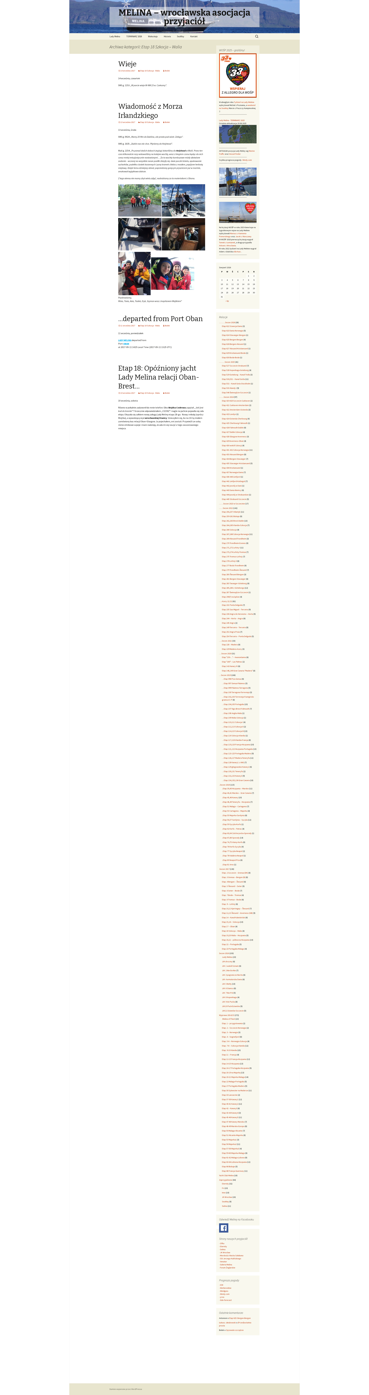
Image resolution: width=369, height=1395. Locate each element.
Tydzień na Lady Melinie (244, 102)
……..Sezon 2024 (226, 397)
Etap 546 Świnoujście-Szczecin (235, 392)
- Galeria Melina (225, 1264)
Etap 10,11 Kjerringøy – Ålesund (235, 908)
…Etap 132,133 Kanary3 (232, 776)
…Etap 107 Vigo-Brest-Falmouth (235, 708)
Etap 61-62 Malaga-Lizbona (233, 1157)
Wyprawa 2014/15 (226, 1015)
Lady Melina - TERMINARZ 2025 (232, 120)
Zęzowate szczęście (235, 1330)
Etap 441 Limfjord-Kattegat (233, 481)
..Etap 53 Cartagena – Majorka (234, 811)
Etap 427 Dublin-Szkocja (232, 432)
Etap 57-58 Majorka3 (230, 1148)
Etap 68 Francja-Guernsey (233, 1171)
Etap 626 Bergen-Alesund (233, 344)
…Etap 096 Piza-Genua (231, 679)
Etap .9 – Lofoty (228, 904)
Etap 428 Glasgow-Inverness (234, 436)
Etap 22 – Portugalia (230, 944)
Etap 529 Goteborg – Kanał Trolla (236, 374)
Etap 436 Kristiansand (231, 468)
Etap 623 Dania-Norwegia (232, 330)
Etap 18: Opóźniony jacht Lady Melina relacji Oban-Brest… (158, 377)
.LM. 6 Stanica (227, 988)
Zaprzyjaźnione (225, 1180)
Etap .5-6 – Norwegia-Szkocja (234, 1041)
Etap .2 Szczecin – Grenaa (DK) (235, 872)
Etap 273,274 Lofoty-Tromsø (234, 552)
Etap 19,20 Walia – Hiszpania (234, 935)
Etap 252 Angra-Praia (231, 632)
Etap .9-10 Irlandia (229, 1050)
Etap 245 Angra (228, 623)
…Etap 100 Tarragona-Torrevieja (235, 692)
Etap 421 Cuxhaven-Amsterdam (235, 405)
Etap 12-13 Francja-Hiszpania (234, 1059)
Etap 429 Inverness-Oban (232, 441)
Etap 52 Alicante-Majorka (232, 1135)
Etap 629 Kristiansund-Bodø (234, 353)
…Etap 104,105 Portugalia (233, 704)
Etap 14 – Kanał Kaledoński (233, 917)
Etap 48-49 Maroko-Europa (233, 1126)
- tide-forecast (225, 1300)
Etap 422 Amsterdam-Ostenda (235, 409)
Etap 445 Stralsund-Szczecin (234, 499)
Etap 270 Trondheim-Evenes (234, 543)
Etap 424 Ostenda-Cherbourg (234, 418)
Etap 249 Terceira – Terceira (234, 627)
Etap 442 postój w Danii (232, 485)
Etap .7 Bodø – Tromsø (231, 895)
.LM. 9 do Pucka (228, 1001)
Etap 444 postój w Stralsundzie (235, 494)
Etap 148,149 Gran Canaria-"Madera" (237, 670)
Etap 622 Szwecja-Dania (232, 326)
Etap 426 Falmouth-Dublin (232, 427)
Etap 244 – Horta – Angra (232, 618)
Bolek (167, 70)
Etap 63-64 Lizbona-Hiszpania (234, 1162)
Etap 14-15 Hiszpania (231, 1063)
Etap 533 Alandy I (229, 388)
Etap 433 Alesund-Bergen (233, 454)
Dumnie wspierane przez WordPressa (126, 1389)
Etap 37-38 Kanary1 (230, 1099)
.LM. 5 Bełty (227, 984)
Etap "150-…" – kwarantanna (234, 657)
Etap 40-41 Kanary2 (230, 1104)
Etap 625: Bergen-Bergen (240, 1318)
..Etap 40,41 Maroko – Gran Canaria (236, 793)
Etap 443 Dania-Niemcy (231, 490)
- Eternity (223, 1246)
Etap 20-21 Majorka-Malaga (233, 1077)
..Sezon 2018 (224, 784)
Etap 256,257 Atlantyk (231, 512)
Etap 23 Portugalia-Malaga (233, 949)
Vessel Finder (235, 154)
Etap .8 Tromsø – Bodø (231, 899)
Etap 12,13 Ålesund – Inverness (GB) (237, 913)
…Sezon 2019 (225, 675)
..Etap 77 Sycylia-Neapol (232, 851)
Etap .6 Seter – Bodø (231, 890)
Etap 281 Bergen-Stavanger (234, 579)
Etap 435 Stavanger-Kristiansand (236, 463)
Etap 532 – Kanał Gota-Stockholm (236, 383)
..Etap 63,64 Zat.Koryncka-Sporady (237, 833)
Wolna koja (153, 36)
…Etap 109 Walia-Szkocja (232, 717)
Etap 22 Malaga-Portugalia (233, 1081)
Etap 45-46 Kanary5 (230, 1117)
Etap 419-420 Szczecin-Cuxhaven (236, 400)
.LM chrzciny (227, 961)
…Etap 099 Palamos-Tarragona (235, 688)
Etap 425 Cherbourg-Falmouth (234, 423)
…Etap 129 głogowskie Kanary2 (235, 767)
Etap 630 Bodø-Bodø (231, 357)
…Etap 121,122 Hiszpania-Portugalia (237, 749)
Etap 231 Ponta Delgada (232, 605)
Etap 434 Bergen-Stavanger (234, 459)
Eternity (225, 1183)
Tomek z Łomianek (227, 242)
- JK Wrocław (224, 1252)
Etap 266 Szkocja (229, 529)
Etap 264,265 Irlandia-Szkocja (234, 525)
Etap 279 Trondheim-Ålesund (234, 570)
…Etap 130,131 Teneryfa (232, 771)
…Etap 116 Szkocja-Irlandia (233, 735)
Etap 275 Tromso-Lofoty (232, 556)
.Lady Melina (227, 957)
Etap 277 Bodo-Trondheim (233, 565)
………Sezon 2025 (227, 362)
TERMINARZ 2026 (134, 36)
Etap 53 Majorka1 (229, 1139)
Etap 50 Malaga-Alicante (232, 1130)
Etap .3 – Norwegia (230, 1032)
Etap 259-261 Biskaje (231, 516)
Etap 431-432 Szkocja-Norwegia (235, 450)
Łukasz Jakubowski (227, 1322)
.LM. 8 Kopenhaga (229, 997)
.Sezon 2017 (224, 869)
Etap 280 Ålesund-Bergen (233, 574)
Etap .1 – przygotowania (232, 1023)
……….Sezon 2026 (227, 322)
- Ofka (221, 1243)
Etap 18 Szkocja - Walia (150, 70)
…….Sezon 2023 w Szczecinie (232, 503)
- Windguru (223, 1291)
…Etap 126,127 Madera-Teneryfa (236, 758)
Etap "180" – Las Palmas (232, 661)
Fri (223, 1188)
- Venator (223, 1261)
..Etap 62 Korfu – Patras (232, 828)
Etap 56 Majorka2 (229, 1144)
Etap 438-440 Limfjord (231, 476)
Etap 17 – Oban (228, 926)
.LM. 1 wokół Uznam (230, 966)
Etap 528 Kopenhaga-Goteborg (235, 370)
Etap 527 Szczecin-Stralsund (234, 365)
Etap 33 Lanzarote (229, 1095)
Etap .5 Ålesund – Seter (232, 886)
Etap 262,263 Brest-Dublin (233, 520)
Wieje (127, 64)
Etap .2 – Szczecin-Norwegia (234, 1028)
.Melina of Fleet (228, 1019)
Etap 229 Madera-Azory (232, 649)
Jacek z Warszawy (243, 236)
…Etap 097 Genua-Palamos (233, 683)
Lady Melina (115, 36)
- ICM (221, 1285)
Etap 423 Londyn (229, 414)
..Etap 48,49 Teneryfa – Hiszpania (236, 802)
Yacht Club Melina (226, 1175)
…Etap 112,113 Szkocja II (232, 726)
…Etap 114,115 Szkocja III (233, 731)
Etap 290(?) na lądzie (230, 597)
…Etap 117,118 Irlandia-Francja (235, 740)
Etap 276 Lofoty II (229, 561)
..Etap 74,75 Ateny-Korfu (232, 842)
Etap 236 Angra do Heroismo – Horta (237, 614)
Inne (224, 1192)
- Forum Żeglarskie (227, 1267)
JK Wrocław (227, 1197)
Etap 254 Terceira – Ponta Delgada (236, 636)
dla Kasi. (237, 251)
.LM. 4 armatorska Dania (232, 979)
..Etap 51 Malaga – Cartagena (234, 806)
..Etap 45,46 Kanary (230, 797)
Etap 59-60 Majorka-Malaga (233, 1153)
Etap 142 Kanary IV (230, 666)
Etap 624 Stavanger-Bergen (234, 335)
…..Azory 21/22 (225, 601)
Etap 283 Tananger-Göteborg (234, 583)
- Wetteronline (225, 1288)
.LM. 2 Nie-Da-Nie (229, 970)
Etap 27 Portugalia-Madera (233, 1086)
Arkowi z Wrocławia (227, 245)
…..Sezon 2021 (225, 641)
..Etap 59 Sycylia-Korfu (231, 824)
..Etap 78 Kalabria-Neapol (232, 855)
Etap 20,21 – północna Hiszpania (236, 940)
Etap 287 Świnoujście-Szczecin (235, 592)
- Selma (222, 1249)
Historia (167, 36)
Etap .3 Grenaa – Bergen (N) (233, 877)
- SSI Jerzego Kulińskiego (230, 1258)
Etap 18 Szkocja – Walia (232, 931)
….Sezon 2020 (225, 653)
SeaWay (180, 36)
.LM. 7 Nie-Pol (227, 993)
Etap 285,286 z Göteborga (233, 588)
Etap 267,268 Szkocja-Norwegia (235, 534)
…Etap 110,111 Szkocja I (232, 722)
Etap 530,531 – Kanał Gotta (233, 379)
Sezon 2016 (224, 953)
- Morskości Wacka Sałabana (231, 1255)
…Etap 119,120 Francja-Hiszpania (236, 744)
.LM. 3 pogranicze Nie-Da (232, 975)
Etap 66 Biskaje (228, 1166)
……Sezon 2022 (226, 508)
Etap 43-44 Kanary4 (230, 1113)
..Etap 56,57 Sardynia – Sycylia (235, 820)
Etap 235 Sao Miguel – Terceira (235, 609)
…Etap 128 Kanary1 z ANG (233, 762)
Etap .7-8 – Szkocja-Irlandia (233, 1045)
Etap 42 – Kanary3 (229, 1108)
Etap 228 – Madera (230, 644)
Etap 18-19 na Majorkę (231, 1072)
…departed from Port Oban (160, 319)
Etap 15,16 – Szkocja (231, 922)
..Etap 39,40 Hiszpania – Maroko (235, 788)
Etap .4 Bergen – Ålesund (232, 881)
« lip (227, 301)
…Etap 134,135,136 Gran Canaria (236, 780)
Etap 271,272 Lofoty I (231, 547)
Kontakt (194, 36)
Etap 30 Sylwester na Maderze (235, 1090)
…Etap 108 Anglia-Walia (232, 713)
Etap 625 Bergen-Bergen (232, 339)
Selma (224, 1206)
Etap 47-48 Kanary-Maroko (233, 1121)
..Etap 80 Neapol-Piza (231, 860)
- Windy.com (246, 160)
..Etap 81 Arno (228, 864)
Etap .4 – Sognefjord (230, 1037)
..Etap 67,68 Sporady (231, 837)
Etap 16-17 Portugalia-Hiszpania (235, 1068)
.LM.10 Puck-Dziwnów (231, 1006)
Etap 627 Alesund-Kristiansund (235, 348)
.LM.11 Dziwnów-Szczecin (233, 1010)
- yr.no (221, 1297)
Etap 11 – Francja (229, 1054)
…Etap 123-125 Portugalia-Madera (236, 753)
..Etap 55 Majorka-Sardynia (233, 815)
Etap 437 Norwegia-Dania (232, 472)
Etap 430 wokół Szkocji (232, 445)
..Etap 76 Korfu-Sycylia (231, 846)
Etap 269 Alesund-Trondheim (234, 538)
